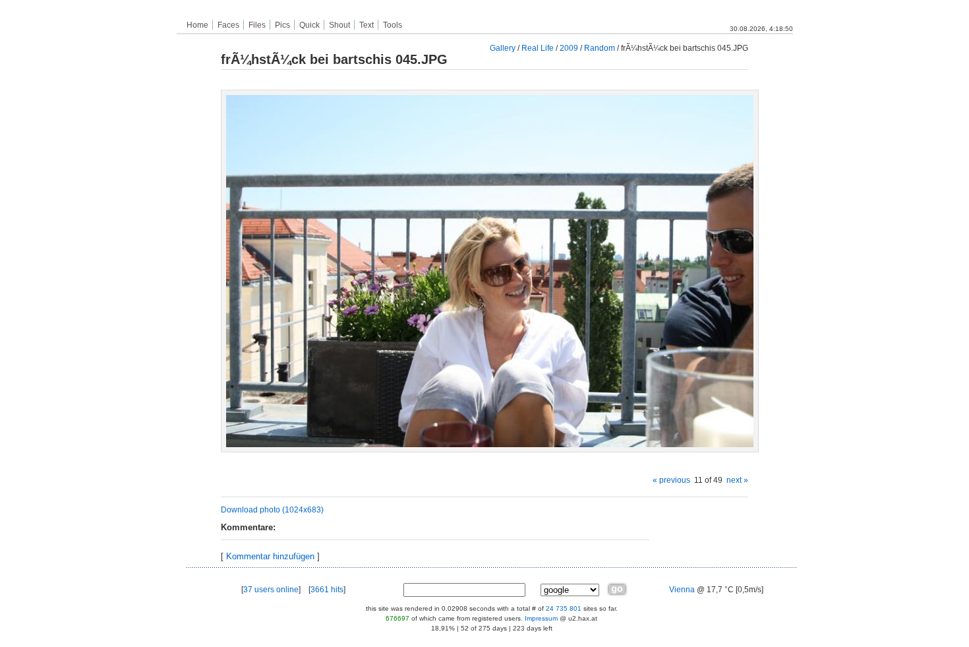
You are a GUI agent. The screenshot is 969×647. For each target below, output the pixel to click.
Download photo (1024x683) (272, 509)
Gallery (502, 48)
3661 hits (326, 589)
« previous (671, 480)
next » (737, 480)
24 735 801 (563, 608)
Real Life (537, 48)
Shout (339, 25)
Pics (282, 25)
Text (366, 25)
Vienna (682, 589)
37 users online (271, 589)
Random (599, 48)
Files (257, 25)
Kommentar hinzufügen (270, 556)
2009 (569, 48)
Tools (392, 25)
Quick (309, 25)
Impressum (541, 618)
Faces (228, 25)
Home (197, 25)
